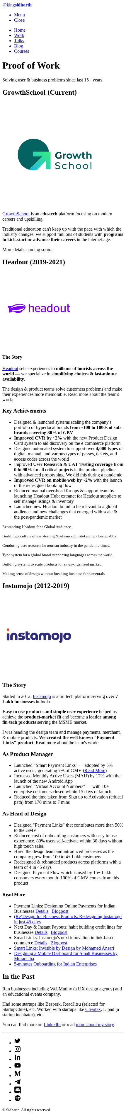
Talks (19, 40)
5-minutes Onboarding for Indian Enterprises (55, 963)
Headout (10, 368)
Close (19, 20)
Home (19, 30)
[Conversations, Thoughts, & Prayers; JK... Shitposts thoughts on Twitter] (17, 1040)
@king (17, 4)
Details (41, 911)
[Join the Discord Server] (17, 1090)
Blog (18, 45)
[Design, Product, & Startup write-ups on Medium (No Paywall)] (17, 1073)
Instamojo (42, 696)
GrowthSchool (16, 213)
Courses (21, 51)
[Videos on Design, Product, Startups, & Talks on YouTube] (17, 1065)
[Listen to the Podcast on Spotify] (17, 1098)
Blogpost (60, 911)
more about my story (95, 1024)
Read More (94, 770)
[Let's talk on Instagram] (17, 1049)
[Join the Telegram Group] (17, 1081)
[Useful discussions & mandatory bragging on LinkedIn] (17, 1057)
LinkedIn (52, 1024)
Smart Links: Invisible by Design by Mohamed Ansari (64, 948)
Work (19, 35)
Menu (19, 14)
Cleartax (93, 1009)
